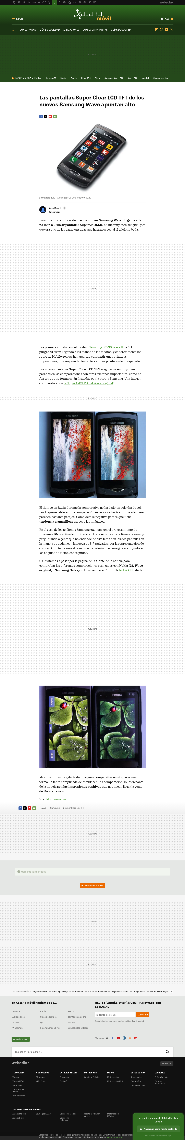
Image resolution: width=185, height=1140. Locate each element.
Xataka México (19, 1113)
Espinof (63, 1081)
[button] (57, 208)
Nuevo (165, 19)
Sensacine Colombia (64, 1118)
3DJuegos (40, 1077)
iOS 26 (91, 991)
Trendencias (136, 1077)
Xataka (15, 1077)
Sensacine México (68, 1113)
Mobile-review (56, 799)
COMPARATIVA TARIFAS (95, 29)
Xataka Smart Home (18, 1090)
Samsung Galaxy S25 (61, 991)
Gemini (74, 78)
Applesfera (17, 1085)
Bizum (97, 78)
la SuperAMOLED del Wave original (88, 383)
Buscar (167, 1051)
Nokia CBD (126, 570)
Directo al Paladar (92, 1077)
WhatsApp (17, 1027)
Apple (43, 1011)
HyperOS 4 (86, 78)
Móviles (37, 78)
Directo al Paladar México (92, 1114)
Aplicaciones (18, 1016)
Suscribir (143, 1014)
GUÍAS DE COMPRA (121, 29)
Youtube (166, 29)
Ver (94, 885)
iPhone (71, 1022)
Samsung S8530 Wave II (106, 347)
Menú (19, 19)
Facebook (41, 116)
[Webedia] (20, 1062)
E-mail (55, 116)
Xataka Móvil (92, 15)
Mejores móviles (160, 78)
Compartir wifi (139, 991)
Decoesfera (136, 1081)
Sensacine (64, 1077)
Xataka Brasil (18, 1117)
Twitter (171, 29)
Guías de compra (48, 1016)
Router (63, 78)
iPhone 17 (79, 991)
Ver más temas (20, 1039)
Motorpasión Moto (115, 1081)
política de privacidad (134, 1021)
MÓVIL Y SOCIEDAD (49, 29)
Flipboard (156, 29)
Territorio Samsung (77, 1016)
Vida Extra (40, 1081)
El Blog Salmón (161, 1077)
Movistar (16, 1011)
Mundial (145, 78)
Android (16, 1022)
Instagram (161, 29)
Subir (165, 1063)
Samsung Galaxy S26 (113, 78)
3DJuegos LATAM (43, 1113)
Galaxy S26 (132, 78)
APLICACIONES (71, 29)
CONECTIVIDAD (28, 29)
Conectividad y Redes (78, 1027)
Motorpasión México (113, 1114)
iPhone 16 (102, 991)
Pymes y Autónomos (160, 1082)
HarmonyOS (51, 78)
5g (41, 1022)
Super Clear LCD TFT (74, 807)
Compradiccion (138, 1085)
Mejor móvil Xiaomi (120, 991)
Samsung (55, 807)
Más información (114, 1137)
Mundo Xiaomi (18, 1095)
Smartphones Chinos (50, 1027)
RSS (130, 1037)
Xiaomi (71, 1011)
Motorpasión (113, 1077)
